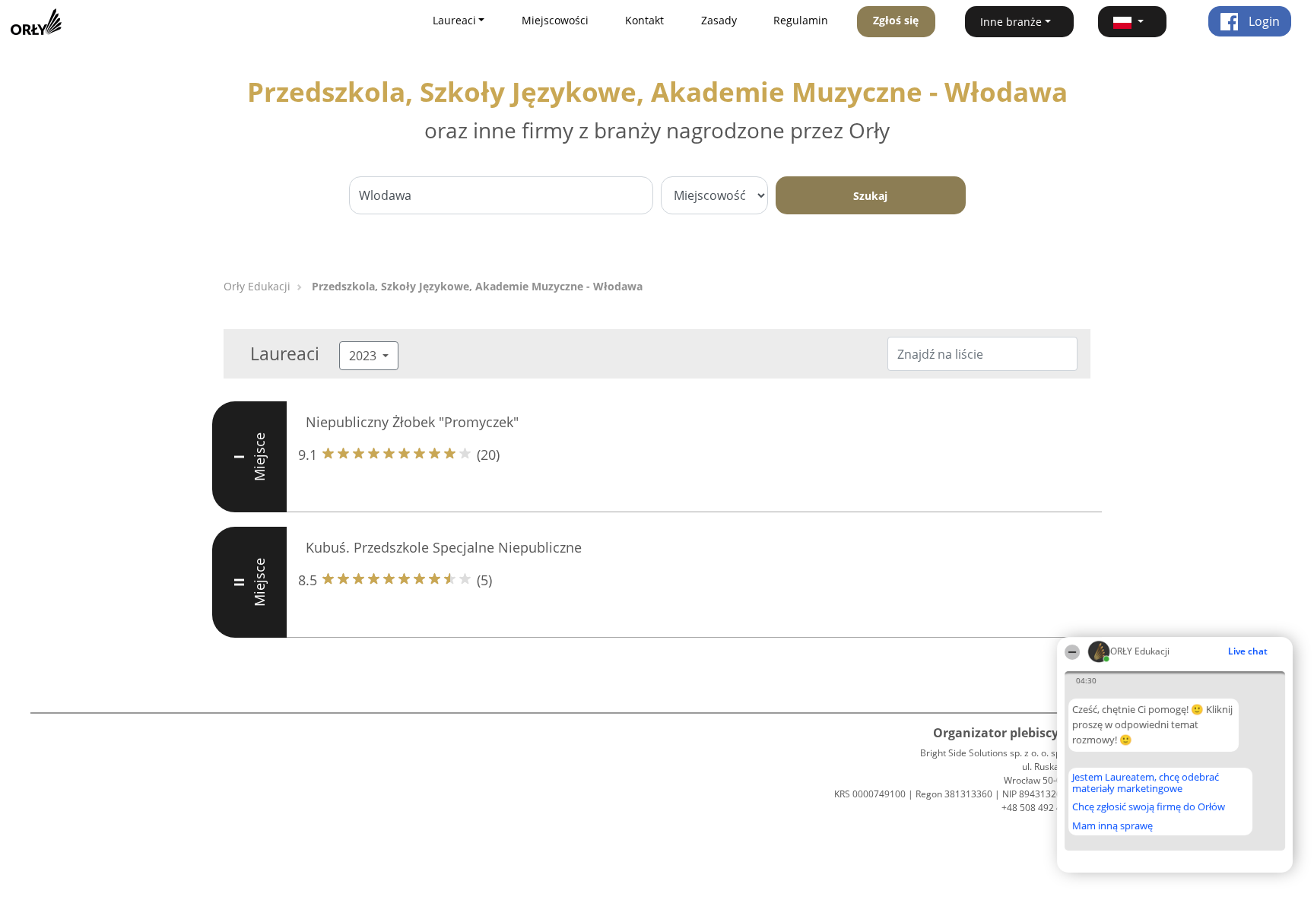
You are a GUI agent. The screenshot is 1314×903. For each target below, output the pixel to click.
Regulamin (800, 20)
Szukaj (870, 196)
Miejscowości (555, 20)
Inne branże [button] (1011, 21)
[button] (1132, 21)
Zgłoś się (896, 20)
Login (1263, 21)
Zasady (719, 20)
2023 (364, 355)
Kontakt (644, 20)
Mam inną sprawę (1112, 825)
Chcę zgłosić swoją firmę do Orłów (1148, 807)
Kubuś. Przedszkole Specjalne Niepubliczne (444, 547)
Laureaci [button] (454, 20)
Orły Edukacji (257, 286)
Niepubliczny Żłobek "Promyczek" (412, 422)
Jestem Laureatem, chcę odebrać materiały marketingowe (1145, 782)
